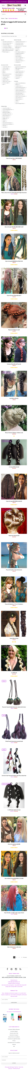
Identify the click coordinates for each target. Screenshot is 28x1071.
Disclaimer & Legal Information (14, 1038)
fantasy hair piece (13, 18)
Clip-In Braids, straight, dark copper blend (14, 912)
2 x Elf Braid (14, 672)
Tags (6, 18)
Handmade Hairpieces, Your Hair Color (14, 1)
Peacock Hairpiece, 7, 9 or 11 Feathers (14, 604)
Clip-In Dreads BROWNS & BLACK (14, 501)
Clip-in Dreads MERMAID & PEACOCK (14, 261)
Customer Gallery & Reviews (14, 1029)
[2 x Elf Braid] (14, 657)
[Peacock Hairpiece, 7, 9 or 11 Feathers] (14, 589)
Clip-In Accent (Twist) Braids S (14, 295)
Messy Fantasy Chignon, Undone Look (14, 432)
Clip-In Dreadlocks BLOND (14, 844)
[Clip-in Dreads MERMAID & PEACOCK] (14, 246)
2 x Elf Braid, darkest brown (14, 809)
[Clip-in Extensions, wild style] (14, 932)
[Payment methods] (5, 1015)
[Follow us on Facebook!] (7, 969)
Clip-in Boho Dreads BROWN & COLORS (14, 878)
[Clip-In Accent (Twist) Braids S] (14, 280)
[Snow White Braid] (14, 623)
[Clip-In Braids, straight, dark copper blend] (14, 897)
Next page (25, 957)
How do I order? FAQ (14, 1033)
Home (2, 18)
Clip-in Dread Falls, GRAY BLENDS (14, 158)
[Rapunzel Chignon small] (14, 315)
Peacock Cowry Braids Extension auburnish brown (14, 707)
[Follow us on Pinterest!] (11, 969)
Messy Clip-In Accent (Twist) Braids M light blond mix (14, 192)
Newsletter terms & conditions (14, 1042)
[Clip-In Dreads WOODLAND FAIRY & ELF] (14, 212)
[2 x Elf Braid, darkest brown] (14, 795)
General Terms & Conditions (14, 1036)
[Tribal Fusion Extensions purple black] (14, 726)
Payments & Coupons (14, 1035)
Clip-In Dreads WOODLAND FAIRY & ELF (14, 227)
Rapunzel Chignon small (14, 329)
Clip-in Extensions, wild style (14, 947)
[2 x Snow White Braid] (14, 452)
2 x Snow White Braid (14, 467)
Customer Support (14, 1031)
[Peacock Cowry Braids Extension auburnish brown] (14, 692)
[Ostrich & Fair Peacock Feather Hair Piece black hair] (14, 760)
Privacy (14, 1040)
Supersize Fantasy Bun (14, 535)
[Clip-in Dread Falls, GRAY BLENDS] (14, 143)
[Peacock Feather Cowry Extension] (14, 555)
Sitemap (14, 1044)
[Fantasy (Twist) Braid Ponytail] (14, 349)
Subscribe (14, 1002)
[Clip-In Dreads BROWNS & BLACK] (14, 486)
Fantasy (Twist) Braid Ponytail (14, 364)
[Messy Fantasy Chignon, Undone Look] (14, 417)
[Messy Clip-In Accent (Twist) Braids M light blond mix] (14, 177)
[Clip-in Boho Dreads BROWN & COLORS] (14, 863)
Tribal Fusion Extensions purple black (14, 741)
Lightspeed (10, 1068)
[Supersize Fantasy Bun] (14, 520)
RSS (14, 1046)
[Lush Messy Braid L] (14, 383)
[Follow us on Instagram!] (16, 969)
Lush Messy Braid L (14, 398)
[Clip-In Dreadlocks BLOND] (14, 829)
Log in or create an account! (14, 1053)
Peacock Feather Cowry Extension (14, 569)
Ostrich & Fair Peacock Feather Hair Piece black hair (14, 775)
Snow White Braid (14, 638)
